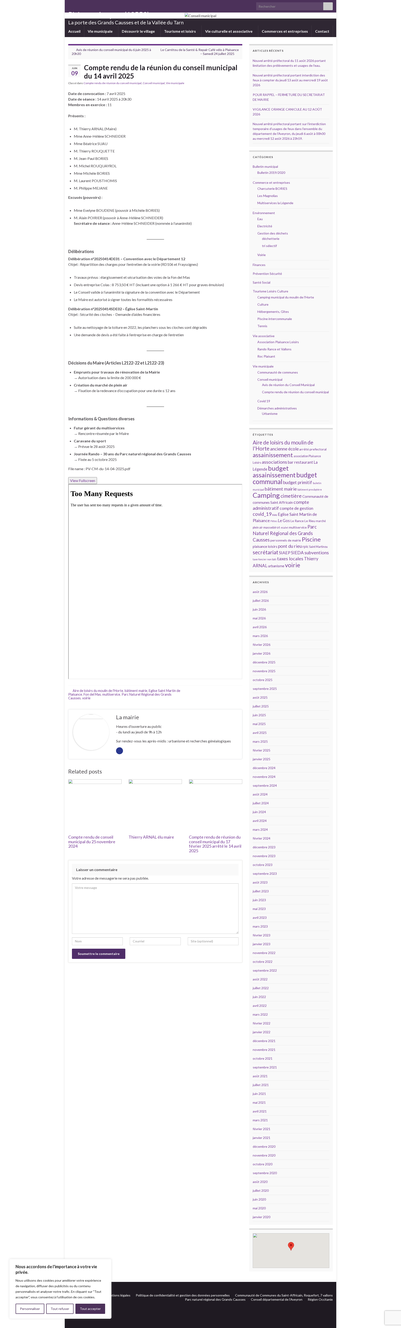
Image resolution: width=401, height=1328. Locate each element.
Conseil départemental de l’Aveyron (276, 1299)
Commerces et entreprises (285, 31)
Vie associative (264, 336)
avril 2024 (260, 821)
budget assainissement (274, 471)
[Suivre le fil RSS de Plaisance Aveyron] (323, 1287)
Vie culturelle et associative (229, 31)
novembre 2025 (264, 671)
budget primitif (297, 482)
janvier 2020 (261, 1217)
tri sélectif (269, 246)
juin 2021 (259, 1094)
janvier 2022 (261, 1032)
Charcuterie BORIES (272, 188)
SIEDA (297, 552)
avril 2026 (260, 627)
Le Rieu (309, 521)
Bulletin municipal (265, 166)
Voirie (261, 255)
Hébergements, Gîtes (273, 312)
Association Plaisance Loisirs (278, 342)
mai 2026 (259, 618)
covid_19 (262, 514)
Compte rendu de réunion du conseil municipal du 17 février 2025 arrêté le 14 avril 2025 (215, 843)
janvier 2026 (261, 653)
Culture (262, 304)
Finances (259, 265)
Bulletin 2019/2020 (271, 172)
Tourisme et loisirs (180, 31)
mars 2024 (260, 829)
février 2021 (261, 1129)
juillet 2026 (261, 600)
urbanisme (276, 566)
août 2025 (260, 697)
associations (274, 462)
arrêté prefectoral (313, 449)
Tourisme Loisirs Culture (270, 291)
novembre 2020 (264, 1155)
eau (274, 515)
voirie (86, 698)
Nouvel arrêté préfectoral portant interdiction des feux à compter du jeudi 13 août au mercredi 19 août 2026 (290, 80)
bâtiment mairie (136, 691)
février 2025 (261, 750)
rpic (305, 546)
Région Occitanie (320, 1299)
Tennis (262, 326)
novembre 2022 (264, 953)
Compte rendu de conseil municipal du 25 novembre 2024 (91, 841)
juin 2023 (259, 900)
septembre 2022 (265, 970)
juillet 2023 (261, 891)
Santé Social (261, 282)
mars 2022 (260, 1014)
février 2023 (261, 935)
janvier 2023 (261, 944)
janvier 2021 (261, 1138)
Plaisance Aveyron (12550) (108, 14)
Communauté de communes (277, 372)
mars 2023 (260, 926)
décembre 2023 (264, 847)
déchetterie (270, 239)
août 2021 (260, 1076)
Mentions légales (118, 1295)
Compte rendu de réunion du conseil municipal (113, 83)
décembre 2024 (264, 768)
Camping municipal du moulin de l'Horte (285, 297)
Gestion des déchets (272, 233)
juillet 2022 (261, 988)
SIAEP (284, 552)
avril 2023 (260, 917)
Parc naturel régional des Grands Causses (215, 1299)
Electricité (264, 226)
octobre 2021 (262, 1058)
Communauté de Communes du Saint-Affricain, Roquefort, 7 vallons (284, 1295)
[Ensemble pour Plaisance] (330, 1287)
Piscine (311, 539)
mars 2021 (260, 1120)
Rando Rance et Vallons (274, 349)
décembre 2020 (264, 1146)
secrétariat (265, 552)
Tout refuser (60, 1309)
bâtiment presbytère (310, 489)
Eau (260, 219)
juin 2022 (259, 997)
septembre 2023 (265, 873)
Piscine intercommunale (274, 319)
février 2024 (261, 838)
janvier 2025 (261, 759)
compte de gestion (296, 508)
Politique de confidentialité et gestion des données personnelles (183, 1295)
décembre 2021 (264, 1041)
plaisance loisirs (265, 546)
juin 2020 (259, 1199)
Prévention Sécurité (267, 274)
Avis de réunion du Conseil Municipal (288, 385)
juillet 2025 (261, 706)
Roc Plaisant (266, 356)
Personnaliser (30, 1309)
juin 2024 (259, 812)
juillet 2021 (261, 1085)
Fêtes (274, 521)
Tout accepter (90, 1309)
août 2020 (260, 1182)
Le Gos (284, 520)
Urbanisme (270, 413)
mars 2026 (260, 636)
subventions (316, 552)
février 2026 (261, 645)
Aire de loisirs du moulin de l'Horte (98, 691)
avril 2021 (260, 1111)
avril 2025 (260, 733)
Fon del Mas (92, 694)
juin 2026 (259, 609)
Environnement (264, 213)
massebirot (271, 527)
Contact (322, 31)
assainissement (273, 455)
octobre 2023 (262, 865)
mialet (284, 527)
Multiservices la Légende (275, 203)
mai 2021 (259, 1102)
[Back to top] (390, 1300)
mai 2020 (259, 1208)
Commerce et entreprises (271, 182)
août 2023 (260, 882)
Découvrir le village (138, 31)
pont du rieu (290, 546)
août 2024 (260, 794)
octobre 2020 (262, 1164)
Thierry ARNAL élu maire (151, 837)
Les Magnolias (267, 196)
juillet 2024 (261, 803)
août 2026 (260, 592)
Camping (266, 495)
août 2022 (260, 979)
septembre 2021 (265, 1067)
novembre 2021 (264, 1050)
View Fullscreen (82, 480)
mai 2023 (259, 909)
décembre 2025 (264, 662)
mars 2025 (260, 741)
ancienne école (284, 448)
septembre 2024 (265, 785)
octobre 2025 (262, 680)
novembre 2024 (264, 777)
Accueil (74, 31)
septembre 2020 (265, 1173)
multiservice (111, 694)
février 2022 (261, 1023)
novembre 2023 (264, 856)
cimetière (291, 496)
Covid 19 (263, 401)
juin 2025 (259, 715)
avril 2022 (260, 1006)
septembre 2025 (265, 689)
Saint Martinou (318, 546)
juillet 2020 (261, 1190)
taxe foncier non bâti (264, 559)
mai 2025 (259, 724)
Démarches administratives (277, 408)
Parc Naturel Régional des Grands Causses (285, 533)
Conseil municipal (154, 83)
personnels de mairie (285, 540)
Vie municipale (100, 31)
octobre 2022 (262, 962)
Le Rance (297, 521)
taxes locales (290, 558)
